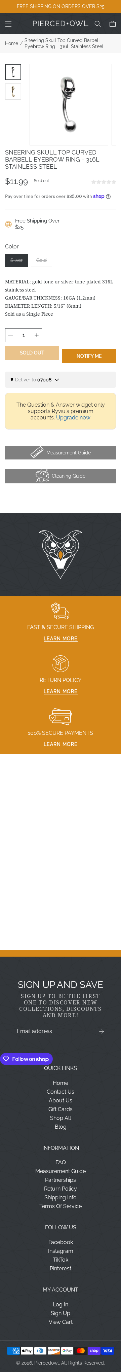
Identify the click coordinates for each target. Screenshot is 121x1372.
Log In (60, 1304)
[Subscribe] (101, 1031)
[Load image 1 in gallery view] (13, 72)
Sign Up (60, 1313)
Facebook (60, 1242)
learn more (61, 638)
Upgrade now (73, 417)
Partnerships (60, 1180)
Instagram (60, 1251)
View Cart (61, 1322)
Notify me (89, 356)
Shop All (60, 1118)
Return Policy (60, 1189)
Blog (61, 1127)
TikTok (60, 1260)
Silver (19, 262)
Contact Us (60, 1092)
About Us (60, 1100)
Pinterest (60, 1268)
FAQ (60, 1162)
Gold (44, 262)
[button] (8, 23)
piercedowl (46, 1363)
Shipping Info (60, 1197)
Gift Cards (60, 1109)
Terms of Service (60, 1206)
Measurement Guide (60, 1171)
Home (11, 43)
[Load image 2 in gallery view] (13, 91)
